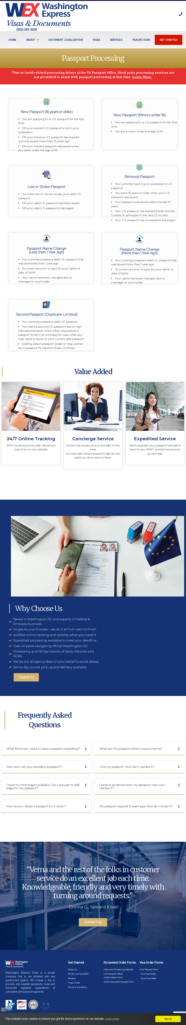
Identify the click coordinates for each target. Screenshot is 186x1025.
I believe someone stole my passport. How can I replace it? (132, 786)
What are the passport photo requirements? (130, 748)
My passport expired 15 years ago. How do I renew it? (136, 806)
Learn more (112, 1018)
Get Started (168, 39)
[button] (46, 748)
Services (116, 39)
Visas (96, 39)
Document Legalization (65, 39)
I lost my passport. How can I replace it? (126, 767)
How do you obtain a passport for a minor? (36, 806)
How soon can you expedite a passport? (34, 767)
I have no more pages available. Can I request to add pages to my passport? (43, 786)
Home (12, 39)
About (30, 39)
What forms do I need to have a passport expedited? (43, 748)
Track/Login (141, 39)
